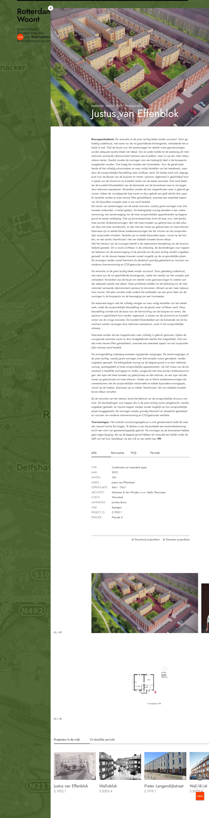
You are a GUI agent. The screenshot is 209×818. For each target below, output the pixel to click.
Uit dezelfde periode (102, 739)
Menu (200, 796)
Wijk (134, 453)
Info (93, 453)
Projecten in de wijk (67, 739)
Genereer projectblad (177, 539)
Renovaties (117, 453)
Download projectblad (147, 539)
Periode (155, 453)
